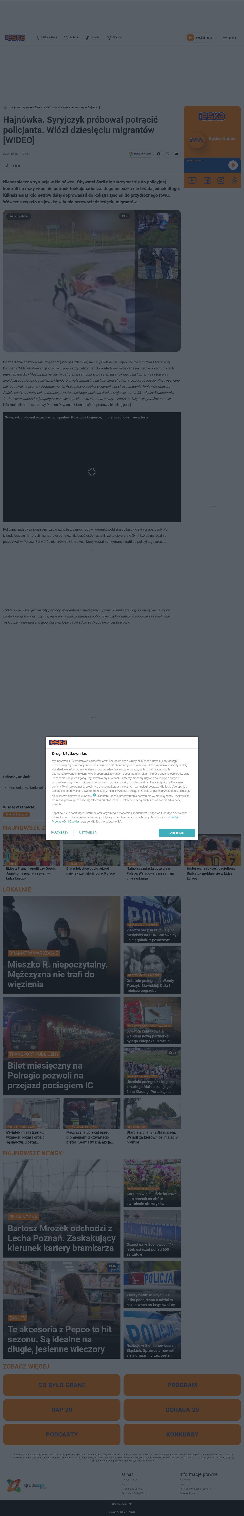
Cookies (74, 821)
